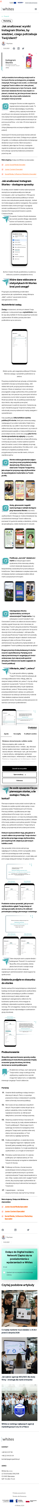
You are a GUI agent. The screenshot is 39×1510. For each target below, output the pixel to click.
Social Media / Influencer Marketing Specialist (20, 174)
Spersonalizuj (18, 774)
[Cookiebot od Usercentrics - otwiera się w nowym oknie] (28, 728)
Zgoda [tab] (6, 734)
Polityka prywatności (19, 1493)
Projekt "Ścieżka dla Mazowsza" (31, 2)
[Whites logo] (8, 9)
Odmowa (19, 780)
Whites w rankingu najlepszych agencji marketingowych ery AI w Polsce (18, 1425)
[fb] (21, 1488)
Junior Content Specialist (14, 169)
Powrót (6, 16)
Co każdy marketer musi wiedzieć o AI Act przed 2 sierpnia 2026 (19, 1331)
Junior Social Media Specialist (15, 165)
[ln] (17, 1488)
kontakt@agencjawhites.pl (11, 1459)
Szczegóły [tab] (17, 734)
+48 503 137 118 (7, 1452)
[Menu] (35, 9)
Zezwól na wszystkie (19, 768)
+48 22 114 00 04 (8, 1456)
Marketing (7, 21)
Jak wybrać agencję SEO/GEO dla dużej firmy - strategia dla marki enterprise (18, 1378)
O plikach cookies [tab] (30, 734)
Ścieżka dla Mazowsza (19, 1496)
